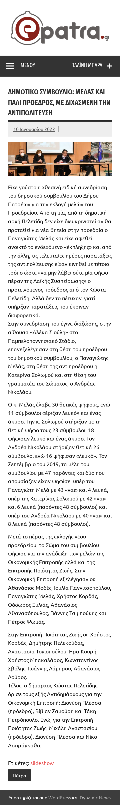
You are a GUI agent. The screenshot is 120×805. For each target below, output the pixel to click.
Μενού (28, 65)
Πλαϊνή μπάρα (86, 65)
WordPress (59, 797)
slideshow (42, 762)
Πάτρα (19, 775)
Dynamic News (95, 797)
